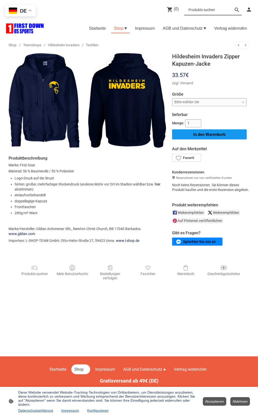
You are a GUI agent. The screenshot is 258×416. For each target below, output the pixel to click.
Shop (13, 45)
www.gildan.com (22, 234)
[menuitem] (238, 45)
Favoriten (148, 274)
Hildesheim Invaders (63, 45)
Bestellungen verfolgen (110, 276)
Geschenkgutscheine (223, 274)
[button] (186, 158)
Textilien (92, 45)
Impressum (70, 410)
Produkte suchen (34, 274)
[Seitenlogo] (25, 28)
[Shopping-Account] (249, 10)
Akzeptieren (214, 401)
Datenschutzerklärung (35, 410)
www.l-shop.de (127, 241)
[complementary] (20, 11)
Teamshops (32, 45)
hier (157, 184)
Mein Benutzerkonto (72, 274)
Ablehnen (240, 401)
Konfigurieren (98, 410)
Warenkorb (185, 274)
